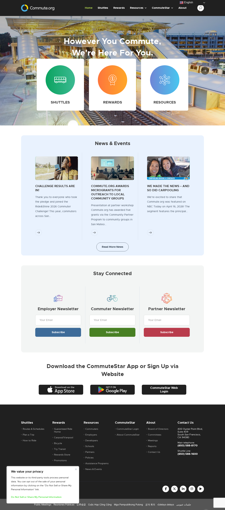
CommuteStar (161, 8)
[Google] (112, 390)
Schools (89, 446)
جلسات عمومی (183, 504)
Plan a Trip (28, 434)
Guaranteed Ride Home (63, 430)
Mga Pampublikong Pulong (128, 504)
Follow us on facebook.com (165, 489)
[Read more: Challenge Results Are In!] (38, 232)
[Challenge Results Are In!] (56, 168)
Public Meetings (42, 504)
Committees (154, 434)
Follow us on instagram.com (192, 489)
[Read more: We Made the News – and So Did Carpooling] (150, 232)
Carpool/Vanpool (63, 437)
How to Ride (29, 440)
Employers (91, 434)
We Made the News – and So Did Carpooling (168, 188)
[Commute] (37, 7)
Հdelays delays (165, 504)
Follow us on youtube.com (200, 489)
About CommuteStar (128, 434)
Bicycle (58, 443)
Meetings (153, 440)
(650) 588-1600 (188, 454)
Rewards (119, 8)
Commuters (91, 429)
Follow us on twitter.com (174, 489)
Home (88, 8)
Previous (20, 71)
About (182, 8)
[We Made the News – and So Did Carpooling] (168, 168)
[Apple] (61, 390)
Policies (89, 457)
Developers (91, 440)
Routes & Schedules (33, 429)
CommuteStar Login (128, 429)
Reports (152, 446)
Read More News (112, 247)
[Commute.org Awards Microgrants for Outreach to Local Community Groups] (112, 168)
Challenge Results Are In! (55, 188)
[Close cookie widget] (76, 469)
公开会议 (81, 504)
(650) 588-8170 (187, 445)
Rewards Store (62, 454)
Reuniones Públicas (64, 504)
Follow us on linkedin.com (183, 489)
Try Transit (60, 449)
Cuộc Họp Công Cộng (100, 504)
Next (205, 71)
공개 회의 (150, 504)
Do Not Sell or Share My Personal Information (36, 496)
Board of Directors (158, 429)
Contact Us (154, 452)
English (188, 2)
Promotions (60, 460)
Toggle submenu (146, 8)
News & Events (93, 469)
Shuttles (103, 8)
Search (200, 8)
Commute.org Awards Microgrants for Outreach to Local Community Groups (110, 192)
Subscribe (58, 332)
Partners (89, 452)
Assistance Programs (97, 463)
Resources (136, 8)
